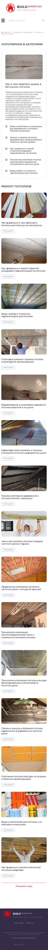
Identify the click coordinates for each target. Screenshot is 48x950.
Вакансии (29, 923)
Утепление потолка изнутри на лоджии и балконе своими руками (23, 777)
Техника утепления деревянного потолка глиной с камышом (20, 497)
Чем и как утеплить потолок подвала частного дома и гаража (22, 542)
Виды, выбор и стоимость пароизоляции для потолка (23, 172)
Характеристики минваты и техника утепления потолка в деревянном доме (23, 451)
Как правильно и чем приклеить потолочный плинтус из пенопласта (21, 224)
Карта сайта (19, 923)
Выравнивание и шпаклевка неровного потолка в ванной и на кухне (23, 406)
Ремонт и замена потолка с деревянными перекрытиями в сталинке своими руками (26, 139)
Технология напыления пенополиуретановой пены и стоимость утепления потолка (18, 635)
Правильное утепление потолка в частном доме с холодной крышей (21, 588)
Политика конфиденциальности (24, 938)
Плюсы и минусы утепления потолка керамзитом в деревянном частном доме (22, 731)
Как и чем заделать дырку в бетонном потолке (23, 85)
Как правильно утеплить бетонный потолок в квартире (21, 868)
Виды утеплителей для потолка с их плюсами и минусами (21, 823)
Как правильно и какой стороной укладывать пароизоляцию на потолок (23, 150)
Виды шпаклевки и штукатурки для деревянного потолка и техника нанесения (26, 128)
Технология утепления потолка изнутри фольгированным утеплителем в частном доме (25, 161)
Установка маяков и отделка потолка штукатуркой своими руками (22, 360)
